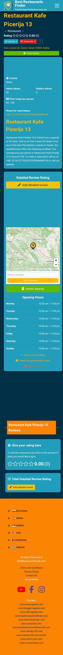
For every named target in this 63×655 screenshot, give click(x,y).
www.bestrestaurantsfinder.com (31, 615)
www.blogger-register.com (31, 608)
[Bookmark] (40, 41)
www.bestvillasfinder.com (31, 619)
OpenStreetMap (44, 270)
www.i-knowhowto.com (31, 642)
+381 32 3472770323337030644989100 (27, 114)
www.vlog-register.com (31, 604)
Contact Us (31, 575)
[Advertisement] (33, 66)
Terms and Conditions (31, 567)
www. (31, 623)
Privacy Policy (31, 571)
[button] (56, 260)
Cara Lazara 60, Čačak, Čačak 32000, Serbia (26, 48)
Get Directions (31, 280)
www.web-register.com (31, 612)
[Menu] (57, 5)
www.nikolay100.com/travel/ (31, 635)
